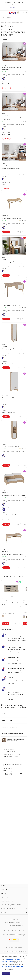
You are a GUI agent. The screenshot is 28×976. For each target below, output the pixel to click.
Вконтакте (4, 930)
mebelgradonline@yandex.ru (15, 922)
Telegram (8, 930)
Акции (3, 885)
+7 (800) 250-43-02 (10, 751)
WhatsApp (19, 930)
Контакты (4, 889)
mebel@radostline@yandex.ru (12, 754)
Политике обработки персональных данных (12, 966)
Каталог (3, 912)
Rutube (12, 930)
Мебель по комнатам (8, 908)
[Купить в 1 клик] (20, 232)
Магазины (4, 893)
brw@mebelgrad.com (10, 770)
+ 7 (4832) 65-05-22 (10, 768)
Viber (15, 930)
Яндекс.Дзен (23, 930)
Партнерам (4, 897)
